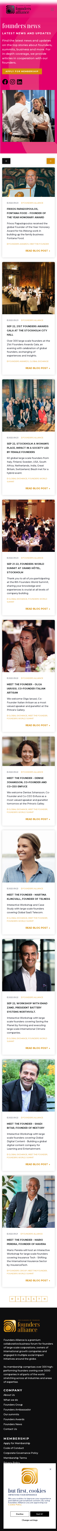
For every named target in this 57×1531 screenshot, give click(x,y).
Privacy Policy (12, 1462)
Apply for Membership (17, 1443)
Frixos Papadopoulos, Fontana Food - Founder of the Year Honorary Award (26, 213)
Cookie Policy (14, 1504)
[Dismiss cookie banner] (50, 1469)
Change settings (30, 1520)
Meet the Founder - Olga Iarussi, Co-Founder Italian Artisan (26, 688)
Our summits (11, 1414)
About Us (9, 1395)
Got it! (39, 1514)
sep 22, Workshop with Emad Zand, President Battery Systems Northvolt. (27, 1007)
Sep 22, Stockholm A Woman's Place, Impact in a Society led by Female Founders (28, 448)
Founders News (13, 1424)
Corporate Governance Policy (21, 1453)
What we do (11, 1400)
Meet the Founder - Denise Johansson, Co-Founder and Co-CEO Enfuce (27, 782)
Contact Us (10, 1429)
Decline (19, 1514)
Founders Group (13, 1404)
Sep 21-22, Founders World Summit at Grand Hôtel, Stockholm (25, 568)
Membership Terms (15, 1458)
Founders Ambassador (17, 1409)
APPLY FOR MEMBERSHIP (22, 71)
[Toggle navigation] (52, 9)
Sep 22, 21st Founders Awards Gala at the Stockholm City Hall (28, 330)
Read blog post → (38, 250)
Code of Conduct (14, 1448)
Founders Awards (14, 1419)
